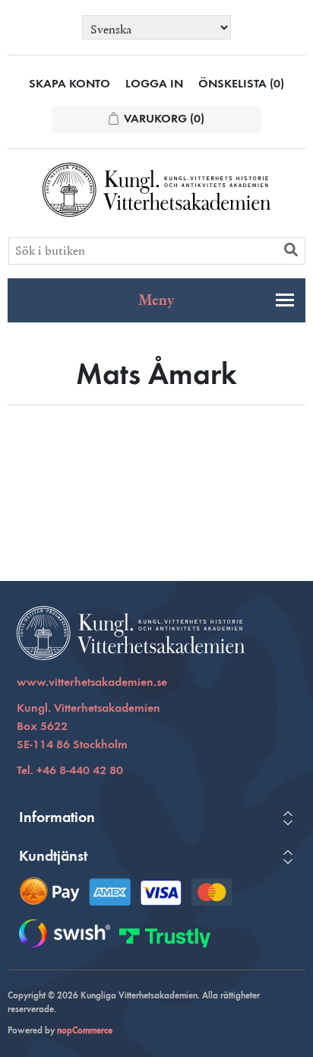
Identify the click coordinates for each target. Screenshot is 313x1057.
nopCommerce (84, 1031)
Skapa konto (69, 84)
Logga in (154, 84)
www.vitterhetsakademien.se (92, 683)
